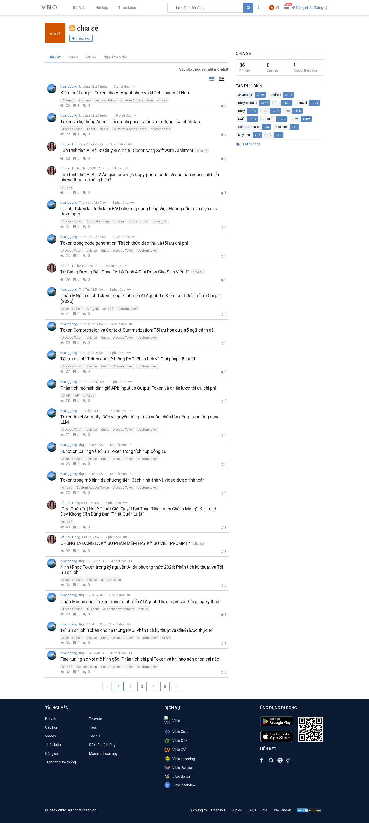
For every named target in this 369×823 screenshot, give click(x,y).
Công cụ (51, 754)
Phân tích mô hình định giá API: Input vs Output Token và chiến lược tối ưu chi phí (138, 388)
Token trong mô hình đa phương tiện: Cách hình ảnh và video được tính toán (132, 480)
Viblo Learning (183, 759)
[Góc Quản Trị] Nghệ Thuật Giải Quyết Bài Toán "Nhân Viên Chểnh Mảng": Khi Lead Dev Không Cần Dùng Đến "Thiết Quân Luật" (138, 511)
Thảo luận (53, 745)
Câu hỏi (91, 57)
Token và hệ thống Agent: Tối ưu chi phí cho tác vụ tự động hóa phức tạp (130, 121)
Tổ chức (95, 719)
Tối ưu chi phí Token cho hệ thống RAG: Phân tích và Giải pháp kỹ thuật (127, 358)
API (77, 395)
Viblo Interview (184, 785)
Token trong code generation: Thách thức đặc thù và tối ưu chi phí (124, 243)
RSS (265, 810)
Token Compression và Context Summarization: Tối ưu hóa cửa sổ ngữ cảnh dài (137, 330)
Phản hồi (218, 810)
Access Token (106, 100)
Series (73, 57)
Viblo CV (179, 750)
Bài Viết (79, 8)
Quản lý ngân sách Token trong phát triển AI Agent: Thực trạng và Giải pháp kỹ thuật (140, 601)
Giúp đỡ (236, 810)
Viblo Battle (181, 776)
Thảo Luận (127, 8)
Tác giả (94, 736)
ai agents (85, 100)
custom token (160, 129)
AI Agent (68, 100)
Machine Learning (103, 754)
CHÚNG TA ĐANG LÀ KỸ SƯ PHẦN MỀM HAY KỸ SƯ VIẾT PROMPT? (125, 543)
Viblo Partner (182, 768)
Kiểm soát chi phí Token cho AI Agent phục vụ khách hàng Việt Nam (125, 92)
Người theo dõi (115, 57)
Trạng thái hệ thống (60, 762)
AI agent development (118, 609)
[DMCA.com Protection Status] (309, 810)
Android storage (98, 221)
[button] (274, 8)
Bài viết (55, 57)
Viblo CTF (179, 741)
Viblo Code (180, 732)
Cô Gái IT (66, 144)
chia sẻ (162, 100)
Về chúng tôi (198, 810)
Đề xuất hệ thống (102, 745)
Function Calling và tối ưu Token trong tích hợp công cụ (113, 451)
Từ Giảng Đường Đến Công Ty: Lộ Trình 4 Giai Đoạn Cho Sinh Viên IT (124, 271)
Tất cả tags (251, 144)
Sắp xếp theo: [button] (203, 69)
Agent (91, 129)
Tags (93, 727)
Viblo (176, 721)
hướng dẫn (160, 221)
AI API (66, 395)
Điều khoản (282, 810)
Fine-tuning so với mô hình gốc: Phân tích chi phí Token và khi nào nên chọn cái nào (139, 659)
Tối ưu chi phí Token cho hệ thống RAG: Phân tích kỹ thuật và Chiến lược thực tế (136, 630)
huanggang (68, 86)
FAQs (252, 810)
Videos (50, 736)
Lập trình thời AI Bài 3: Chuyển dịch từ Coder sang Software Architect (126, 150)
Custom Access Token (136, 100)
